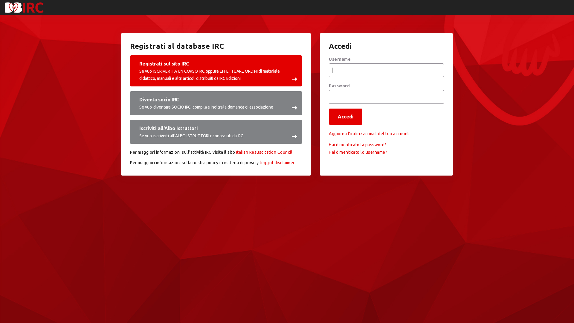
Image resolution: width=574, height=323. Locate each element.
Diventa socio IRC (206, 103)
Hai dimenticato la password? (358, 144)
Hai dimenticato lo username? (358, 152)
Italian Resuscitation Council (264, 152)
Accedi (345, 116)
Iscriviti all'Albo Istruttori (191, 132)
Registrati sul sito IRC (209, 71)
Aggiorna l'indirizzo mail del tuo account (369, 133)
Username (340, 59)
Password (339, 85)
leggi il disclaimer (277, 162)
